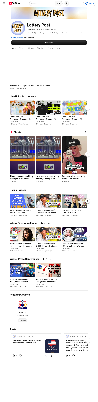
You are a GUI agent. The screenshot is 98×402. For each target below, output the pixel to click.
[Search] (59, 3)
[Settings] (80, 3)
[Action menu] (58, 355)
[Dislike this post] (20, 356)
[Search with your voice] (66, 3)
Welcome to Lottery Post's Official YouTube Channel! (30, 86)
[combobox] (42, 3)
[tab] (13, 48)
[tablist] (49, 48)
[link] (36, 346)
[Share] (46, 355)
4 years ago (83, 336)
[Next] (87, 107)
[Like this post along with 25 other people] (67, 356)
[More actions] (33, 117)
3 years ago (30, 336)
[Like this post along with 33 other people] (14, 356)
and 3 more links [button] (29, 38)
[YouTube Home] (14, 3)
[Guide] (4, 3)
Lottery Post (14, 122)
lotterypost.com (17, 38)
